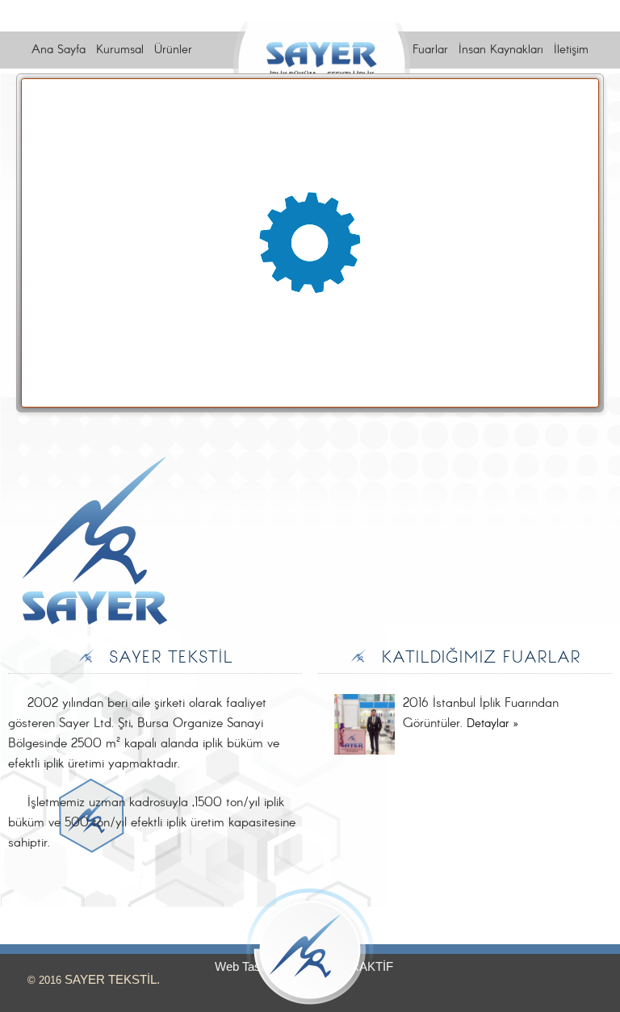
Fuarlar (430, 50)
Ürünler (173, 50)
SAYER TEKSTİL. (112, 979)
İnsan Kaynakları (501, 50)
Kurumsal (120, 50)
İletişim (571, 50)
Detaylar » (492, 724)
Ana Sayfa (58, 50)
